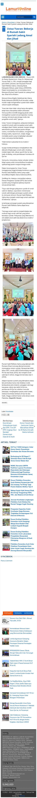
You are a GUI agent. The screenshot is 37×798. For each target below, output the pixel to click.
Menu (2, 4)
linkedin (29, 2)
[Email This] (3, 415)
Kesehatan (9, 411)
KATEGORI (28, 613)
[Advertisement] (18, 578)
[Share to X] (6, 415)
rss (26, 2)
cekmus (22, 796)
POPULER (8, 613)
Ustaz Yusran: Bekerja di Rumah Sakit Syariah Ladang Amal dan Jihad (20, 33)
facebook (21, 2)
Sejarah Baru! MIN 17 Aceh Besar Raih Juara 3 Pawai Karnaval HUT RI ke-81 (21, 663)
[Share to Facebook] (8, 415)
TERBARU (18, 613)
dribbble (32, 2)
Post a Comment (6, 561)
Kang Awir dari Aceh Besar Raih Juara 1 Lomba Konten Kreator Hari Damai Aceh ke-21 (22, 673)
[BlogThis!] (4, 415)
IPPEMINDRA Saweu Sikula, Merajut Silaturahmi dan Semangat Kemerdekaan (21, 653)
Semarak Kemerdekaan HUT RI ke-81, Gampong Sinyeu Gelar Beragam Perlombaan (22, 695)
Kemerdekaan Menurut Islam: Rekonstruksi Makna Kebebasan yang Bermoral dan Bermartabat (21, 631)
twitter (18, 2)
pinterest (35, 2)
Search (34, 17)
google (24, 2)
